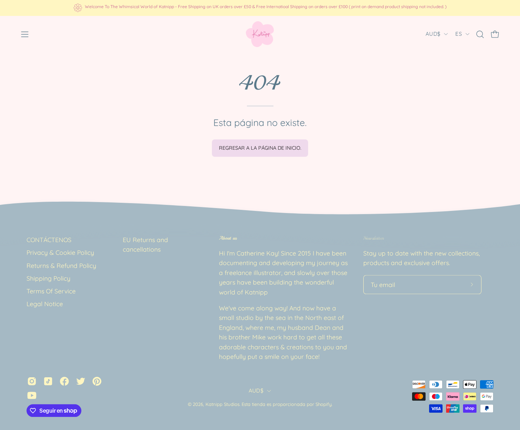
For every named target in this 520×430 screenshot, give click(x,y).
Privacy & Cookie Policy (60, 253)
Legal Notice (45, 304)
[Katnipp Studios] (260, 34)
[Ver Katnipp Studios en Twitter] (80, 381)
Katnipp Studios (222, 404)
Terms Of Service (51, 291)
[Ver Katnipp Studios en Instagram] (32, 381)
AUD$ (433, 33)
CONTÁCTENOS (49, 239)
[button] (480, 34)
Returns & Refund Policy (61, 265)
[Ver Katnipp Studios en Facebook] (64, 381)
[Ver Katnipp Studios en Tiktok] (48, 381)
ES (458, 33)
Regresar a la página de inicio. (260, 148)
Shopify (323, 404)
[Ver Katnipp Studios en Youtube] (32, 395)
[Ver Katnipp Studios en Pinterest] (97, 381)
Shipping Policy (48, 278)
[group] (260, 8)
